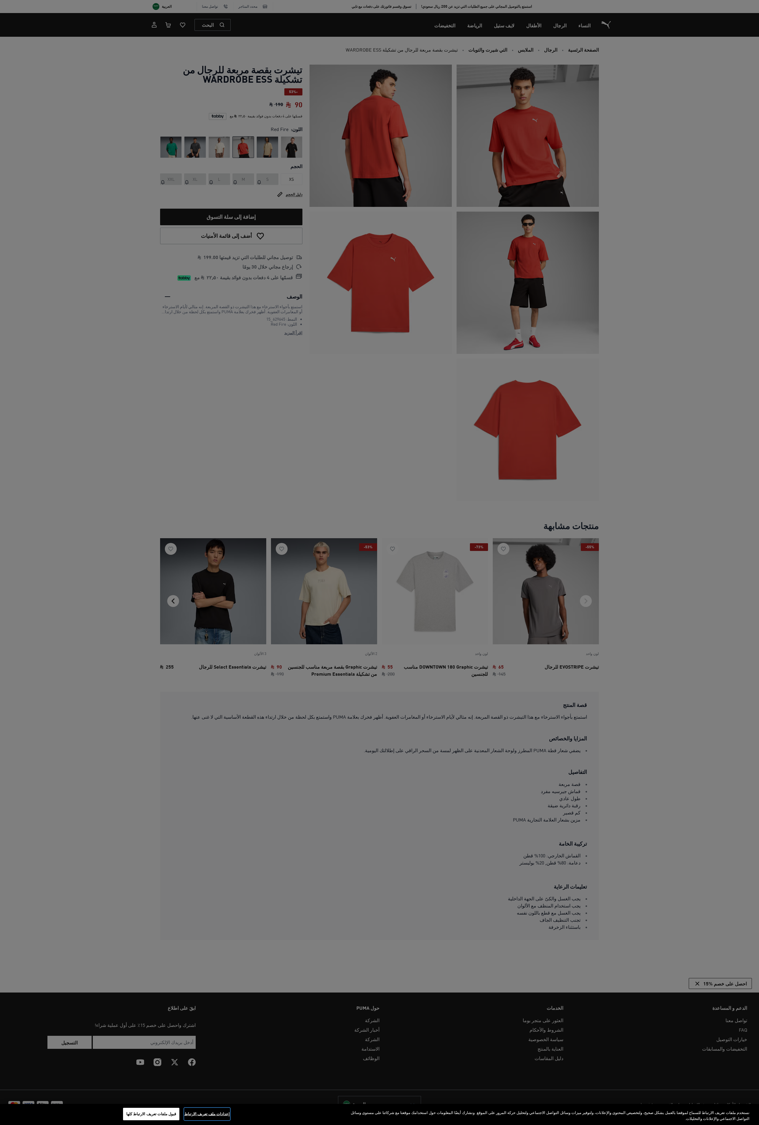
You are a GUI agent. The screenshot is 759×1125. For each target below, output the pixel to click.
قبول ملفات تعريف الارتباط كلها (151, 1113)
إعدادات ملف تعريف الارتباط (207, 1113)
